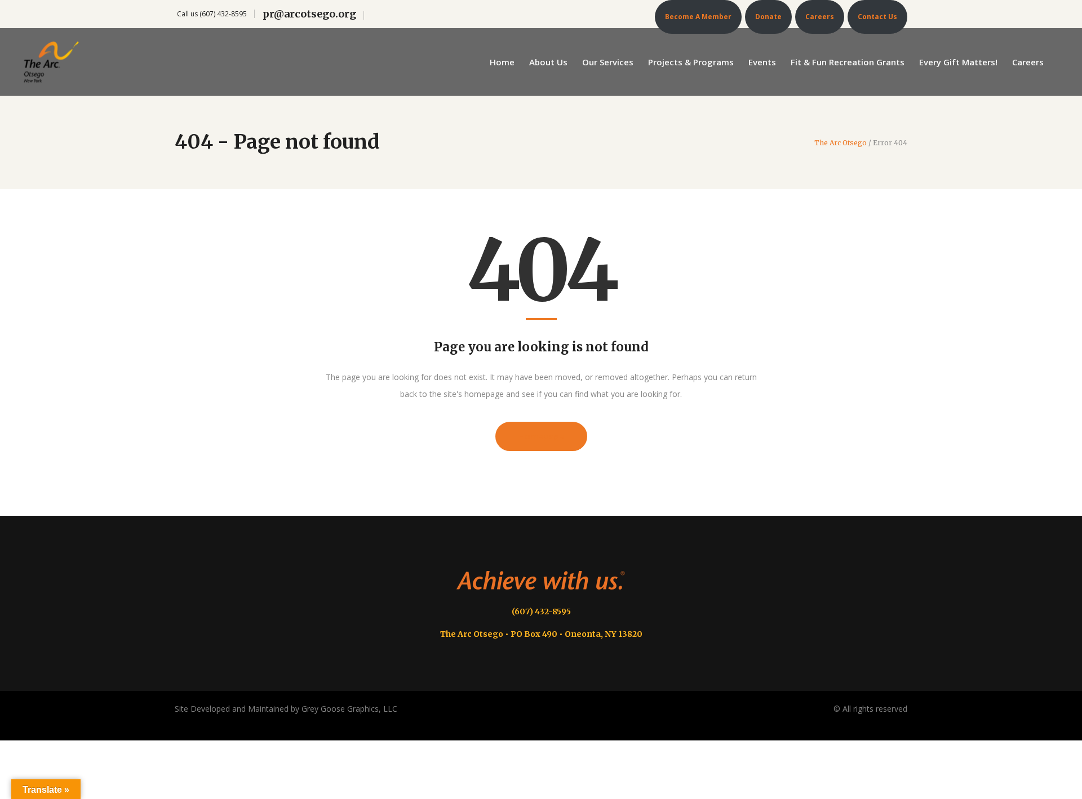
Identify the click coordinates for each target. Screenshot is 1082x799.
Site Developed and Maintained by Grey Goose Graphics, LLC (286, 708)
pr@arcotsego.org (309, 13)
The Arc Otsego (840, 143)
